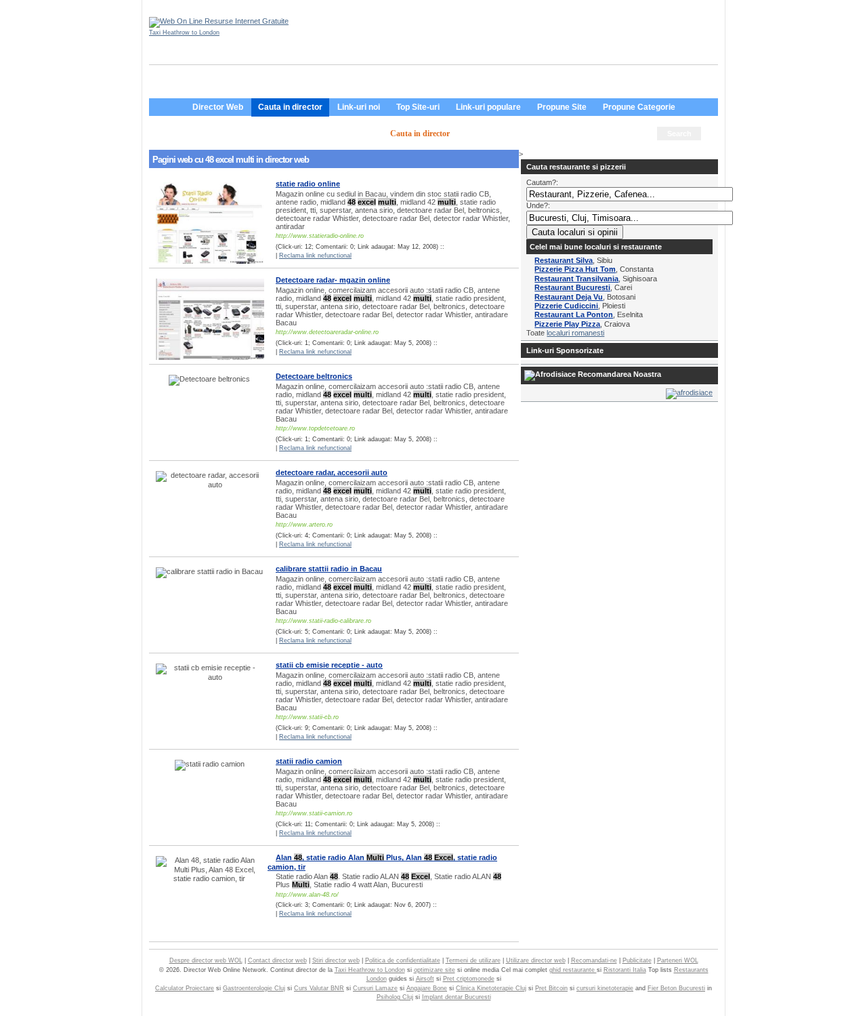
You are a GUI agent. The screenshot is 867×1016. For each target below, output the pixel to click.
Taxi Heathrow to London (184, 32)
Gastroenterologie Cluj (254, 988)
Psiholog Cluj (395, 997)
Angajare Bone (426, 988)
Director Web (217, 107)
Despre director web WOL (205, 960)
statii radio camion (309, 761)
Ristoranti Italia (625, 970)
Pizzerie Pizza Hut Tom (575, 269)
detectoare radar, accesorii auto (331, 472)
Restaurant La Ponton (573, 314)
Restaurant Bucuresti (572, 287)
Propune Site (562, 107)
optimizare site (434, 970)
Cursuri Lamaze (375, 988)
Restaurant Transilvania (576, 279)
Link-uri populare (488, 107)
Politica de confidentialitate (402, 960)
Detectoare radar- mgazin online (333, 280)
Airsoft (425, 978)
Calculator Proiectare (184, 988)
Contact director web (277, 960)
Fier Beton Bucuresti (676, 988)
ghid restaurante (573, 970)
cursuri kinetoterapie (604, 988)
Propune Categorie (639, 107)
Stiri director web (336, 960)
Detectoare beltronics (314, 376)
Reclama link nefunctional (315, 255)
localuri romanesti (575, 333)
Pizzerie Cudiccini (566, 306)
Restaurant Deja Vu (568, 297)
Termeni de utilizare (473, 960)
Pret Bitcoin (551, 988)
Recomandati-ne (594, 960)
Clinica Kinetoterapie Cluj (491, 988)
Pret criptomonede (468, 978)
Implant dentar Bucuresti (456, 997)
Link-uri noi (358, 107)
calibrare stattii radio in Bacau (329, 569)
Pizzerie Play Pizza (567, 324)
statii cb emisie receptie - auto (329, 665)
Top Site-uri (418, 107)
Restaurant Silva (563, 260)
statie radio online (308, 184)
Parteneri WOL (677, 960)
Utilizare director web (536, 960)
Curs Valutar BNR (319, 988)
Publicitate (637, 960)
